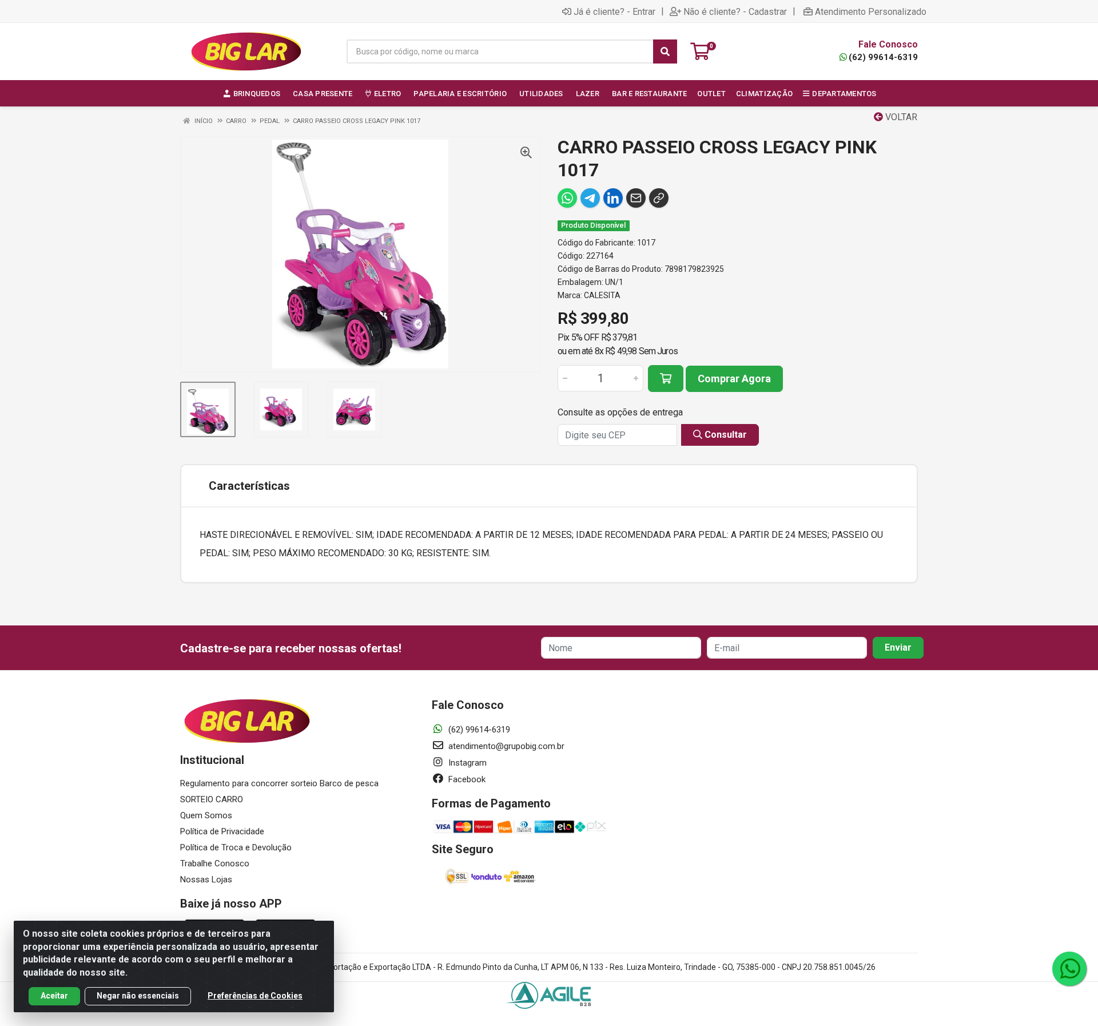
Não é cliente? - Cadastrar (735, 11)
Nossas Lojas (206, 879)
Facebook (466, 779)
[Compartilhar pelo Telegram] (590, 198)
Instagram (466, 763)
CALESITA (602, 295)
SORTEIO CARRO (211, 799)
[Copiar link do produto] (659, 198)
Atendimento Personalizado (870, 11)
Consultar (724, 434)
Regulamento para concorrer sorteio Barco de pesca (279, 783)
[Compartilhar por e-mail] (636, 198)
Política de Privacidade (222, 831)
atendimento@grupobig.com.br (505, 746)
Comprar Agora (734, 379)
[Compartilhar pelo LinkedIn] (613, 198)
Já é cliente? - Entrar (614, 11)
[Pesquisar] (665, 51)
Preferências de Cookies (255, 995)
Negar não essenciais (138, 995)
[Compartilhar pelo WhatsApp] (567, 198)
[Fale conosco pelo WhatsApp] (1069, 969)
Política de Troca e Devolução (236, 847)
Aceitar (54, 995)
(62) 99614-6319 (883, 57)
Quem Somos (206, 815)
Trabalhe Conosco (214, 863)
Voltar (900, 117)
